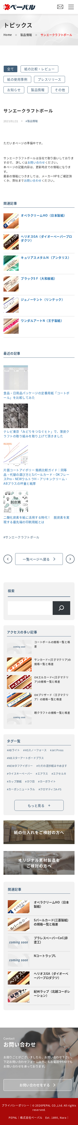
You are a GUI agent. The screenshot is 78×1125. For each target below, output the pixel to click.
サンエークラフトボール (22, 537)
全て (10, 69)
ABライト (14, 750)
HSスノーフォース (35, 750)
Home (7, 35)
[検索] (61, 608)
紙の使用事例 (17, 79)
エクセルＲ (59, 773)
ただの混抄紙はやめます (52, 766)
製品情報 (26, 35)
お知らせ (14, 89)
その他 (60, 89)
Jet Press (57, 750)
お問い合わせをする (35, 1085)
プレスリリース (49, 79)
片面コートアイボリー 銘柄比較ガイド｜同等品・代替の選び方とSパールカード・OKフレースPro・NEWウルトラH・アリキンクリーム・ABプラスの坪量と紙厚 (36, 477)
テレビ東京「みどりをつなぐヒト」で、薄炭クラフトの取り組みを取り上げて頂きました (36, 433)
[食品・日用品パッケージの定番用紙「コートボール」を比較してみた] (15, 378)
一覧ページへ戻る (36, 559)
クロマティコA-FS (50, 789)
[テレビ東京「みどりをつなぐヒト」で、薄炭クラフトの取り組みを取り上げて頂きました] (15, 416)
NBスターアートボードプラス (26, 758)
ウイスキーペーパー (20, 773)
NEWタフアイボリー (20, 766)
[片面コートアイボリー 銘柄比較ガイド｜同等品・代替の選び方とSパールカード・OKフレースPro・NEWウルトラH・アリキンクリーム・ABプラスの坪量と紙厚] (15, 455)
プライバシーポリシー (15, 1105)
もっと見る (39, 805)
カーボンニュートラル (21, 789)
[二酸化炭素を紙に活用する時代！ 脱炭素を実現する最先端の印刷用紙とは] (15, 502)
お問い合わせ (36, 162)
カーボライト (48, 781)
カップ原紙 (15, 781)
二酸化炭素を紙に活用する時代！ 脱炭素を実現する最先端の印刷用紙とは (36, 519)
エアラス (42, 773)
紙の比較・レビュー (39, 69)
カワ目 (31, 781)
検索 (11, 590)
